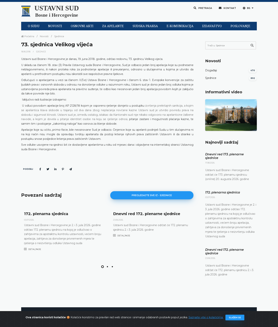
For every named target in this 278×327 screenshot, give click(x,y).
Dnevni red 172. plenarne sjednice (146, 213)
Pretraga (205, 8)
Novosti (44, 36)
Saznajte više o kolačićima (206, 317)
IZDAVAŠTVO (212, 26)
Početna (29, 36)
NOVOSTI (55, 26)
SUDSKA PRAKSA (145, 26)
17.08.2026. (210, 162)
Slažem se (235, 317)
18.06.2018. (26, 51)
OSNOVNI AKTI (82, 26)
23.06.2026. (118, 220)
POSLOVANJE (240, 26)
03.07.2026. (29, 220)
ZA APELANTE (113, 26)
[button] (102, 266)
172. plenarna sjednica (46, 213)
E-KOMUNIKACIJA (180, 26)
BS (248, 8)
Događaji (211, 70)
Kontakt (229, 8)
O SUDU (33, 26)
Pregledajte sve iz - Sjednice (152, 195)
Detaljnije (34, 249)
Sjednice (59, 36)
